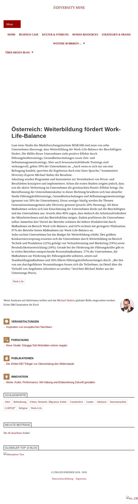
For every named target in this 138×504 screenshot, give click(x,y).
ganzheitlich (76, 402)
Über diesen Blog (17, 52)
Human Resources (85, 34)
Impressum (81, 478)
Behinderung (19, 402)
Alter (7, 402)
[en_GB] (132, 498)
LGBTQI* (10, 408)
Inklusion (102, 402)
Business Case (28, 34)
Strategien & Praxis (116, 34)
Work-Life (18, 281)
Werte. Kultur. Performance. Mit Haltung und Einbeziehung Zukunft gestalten (50, 382)
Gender (90, 402)
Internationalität (118, 402)
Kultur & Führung (55, 34)
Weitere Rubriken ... (67, 43)
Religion (23, 408)
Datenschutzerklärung (62, 478)
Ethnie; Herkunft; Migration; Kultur (48, 402)
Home (11, 34)
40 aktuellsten (15, 433)
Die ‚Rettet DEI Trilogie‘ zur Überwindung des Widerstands (40, 363)
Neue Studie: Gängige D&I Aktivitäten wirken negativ (36, 345)
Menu (10, 24)
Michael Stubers (66, 300)
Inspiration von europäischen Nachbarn (29, 326)
